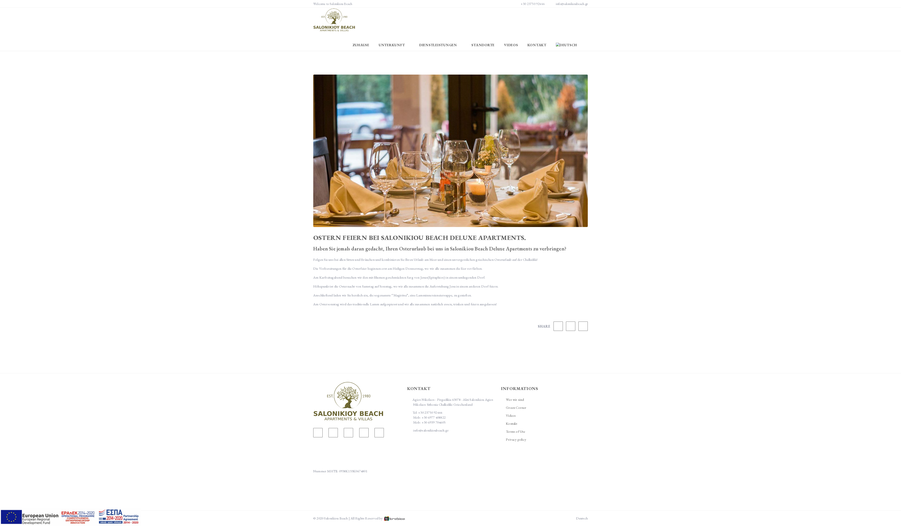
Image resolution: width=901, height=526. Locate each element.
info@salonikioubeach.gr (572, 4)
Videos (511, 45)
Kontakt (536, 45)
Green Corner (516, 407)
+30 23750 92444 (532, 4)
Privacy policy (516, 439)
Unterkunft (392, 45)
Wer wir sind (515, 399)
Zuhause (361, 45)
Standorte (483, 45)
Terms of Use (515, 431)
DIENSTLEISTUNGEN (438, 45)
